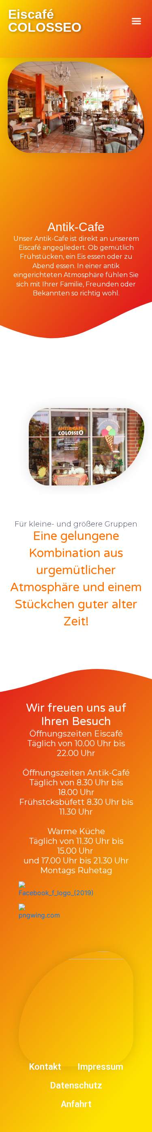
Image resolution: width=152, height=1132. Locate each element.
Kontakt (45, 1067)
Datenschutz (76, 1085)
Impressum (100, 1067)
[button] (136, 21)
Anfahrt (76, 1104)
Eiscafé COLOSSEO (44, 21)
